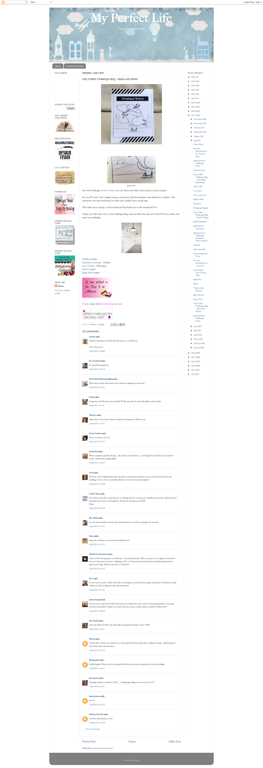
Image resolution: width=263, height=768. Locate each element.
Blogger (136, 760)
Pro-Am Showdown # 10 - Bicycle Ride (200, 152)
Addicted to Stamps (91, 262)
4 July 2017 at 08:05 (97, 351)
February (198, 343)
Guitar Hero (198, 144)
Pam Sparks (94, 620)
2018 (193, 111)
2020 (193, 102)
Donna (92, 397)
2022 (193, 94)
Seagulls (196, 244)
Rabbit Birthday (200, 221)
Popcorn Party (199, 170)
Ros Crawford (95, 360)
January (197, 347)
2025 (193, 81)
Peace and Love (199, 195)
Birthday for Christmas (198, 227)
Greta (91, 472)
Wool (195, 283)
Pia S (91, 578)
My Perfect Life (131, 18)
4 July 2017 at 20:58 (97, 508)
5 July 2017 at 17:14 (97, 589)
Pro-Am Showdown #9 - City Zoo (200, 263)
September (198, 131)
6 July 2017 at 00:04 (97, 611)
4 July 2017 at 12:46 (97, 387)
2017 (193, 115)
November (198, 123)
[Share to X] (117, 324)
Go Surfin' (197, 190)
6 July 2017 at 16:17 (97, 629)
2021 (193, 98)
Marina (92, 638)
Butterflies (197, 279)
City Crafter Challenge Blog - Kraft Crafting (200, 215)
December (198, 119)
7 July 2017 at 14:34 (97, 668)
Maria (91, 536)
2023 (193, 89)
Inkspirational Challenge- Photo (199, 163)
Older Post (175, 742)
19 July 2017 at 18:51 (97, 722)
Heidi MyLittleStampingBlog (101, 378)
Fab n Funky (88, 266)
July (195, 140)
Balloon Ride (198, 199)
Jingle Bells (87, 272)
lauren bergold (95, 599)
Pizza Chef (197, 299)
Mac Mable (93, 517)
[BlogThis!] (115, 324)
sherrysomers (94, 696)
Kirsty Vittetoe (95, 433)
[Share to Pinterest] (123, 324)
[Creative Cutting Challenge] (64, 243)
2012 (193, 369)
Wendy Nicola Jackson (98, 554)
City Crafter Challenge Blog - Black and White (200, 307)
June (196, 326)
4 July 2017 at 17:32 (97, 423)
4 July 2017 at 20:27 (97, 462)
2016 (193, 352)
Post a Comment (93, 729)
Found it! (197, 203)
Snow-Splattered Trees (200, 255)
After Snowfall (199, 249)
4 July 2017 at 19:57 (97, 441)
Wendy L (93, 415)
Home (58, 66)
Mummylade (94, 660)
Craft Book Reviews (74, 66)
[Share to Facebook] (120, 324)
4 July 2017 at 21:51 (97, 526)
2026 (193, 77)
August (197, 136)
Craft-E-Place (94, 493)
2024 (193, 85)
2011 (193, 374)
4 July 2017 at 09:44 (97, 369)
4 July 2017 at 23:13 (97, 544)
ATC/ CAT (197, 186)
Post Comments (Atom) (103, 748)
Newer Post (88, 742)
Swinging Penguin (200, 207)
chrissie (92, 336)
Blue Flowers (198, 295)
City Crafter (109, 190)
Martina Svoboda (96, 714)
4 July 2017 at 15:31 (96, 405)
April (196, 334)
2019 (193, 106)
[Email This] (112, 324)
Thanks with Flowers (198, 289)
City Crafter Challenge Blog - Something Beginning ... (200, 178)
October (197, 127)
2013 (193, 365)
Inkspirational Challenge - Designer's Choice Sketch (200, 236)
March (197, 339)
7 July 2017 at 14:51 (97, 686)
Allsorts (86, 269)
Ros (155, 207)
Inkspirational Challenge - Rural (199, 318)
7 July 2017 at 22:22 (97, 704)
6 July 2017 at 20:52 (97, 650)
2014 (193, 361)
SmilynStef (93, 451)
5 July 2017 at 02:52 (97, 568)
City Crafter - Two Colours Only (199, 273)
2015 (193, 357)
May (196, 330)
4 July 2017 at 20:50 (97, 484)
